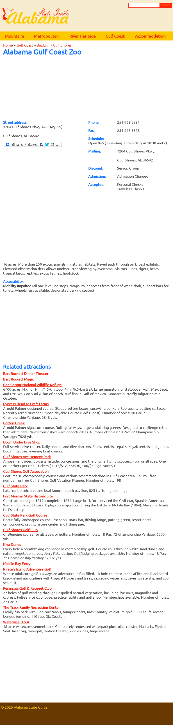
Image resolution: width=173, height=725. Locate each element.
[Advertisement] (86, 87)
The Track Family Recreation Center (31, 607)
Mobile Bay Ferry (16, 563)
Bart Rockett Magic (18, 379)
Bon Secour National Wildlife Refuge (32, 384)
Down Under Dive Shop (21, 442)
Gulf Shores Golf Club (20, 529)
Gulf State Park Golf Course (25, 515)
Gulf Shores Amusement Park (27, 456)
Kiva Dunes (12, 544)
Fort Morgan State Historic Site (28, 496)
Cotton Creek (14, 423)
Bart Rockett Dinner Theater (25, 373)
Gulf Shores (62, 45)
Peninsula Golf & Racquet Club (27, 588)
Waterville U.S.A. (16, 622)
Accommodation (150, 36)
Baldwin (43, 45)
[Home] (35, 16)
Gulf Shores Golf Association (26, 471)
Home (8, 45)
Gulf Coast (115, 36)
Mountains (15, 36)
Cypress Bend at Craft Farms (26, 403)
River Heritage (82, 36)
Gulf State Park (15, 485)
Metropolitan (46, 36)
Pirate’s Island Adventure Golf (27, 569)
